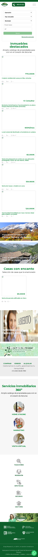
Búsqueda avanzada (28, 37)
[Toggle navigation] (34, 5)
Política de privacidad (12, 554)
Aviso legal (30, 554)
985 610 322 (20, 5)
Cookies (22, 554)
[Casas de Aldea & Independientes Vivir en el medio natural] (19, 253)
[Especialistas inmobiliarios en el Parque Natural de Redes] (19, 231)
